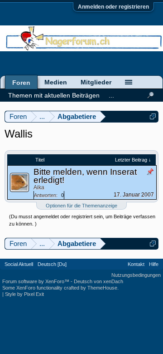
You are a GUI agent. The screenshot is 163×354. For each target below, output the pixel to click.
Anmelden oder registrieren (113, 7)
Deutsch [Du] (52, 264)
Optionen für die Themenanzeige (81, 205)
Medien (55, 82)
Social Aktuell (19, 264)
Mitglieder (96, 82)
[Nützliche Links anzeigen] (153, 116)
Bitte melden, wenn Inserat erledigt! (85, 176)
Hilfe (153, 264)
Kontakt (136, 264)
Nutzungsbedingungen (136, 275)
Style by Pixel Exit (24, 294)
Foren (21, 82)
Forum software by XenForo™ (36, 281)
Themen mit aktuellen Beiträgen (54, 95)
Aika (39, 187)
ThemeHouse (102, 287)
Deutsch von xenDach (98, 281)
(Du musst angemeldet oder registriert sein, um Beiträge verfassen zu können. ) (82, 220)
